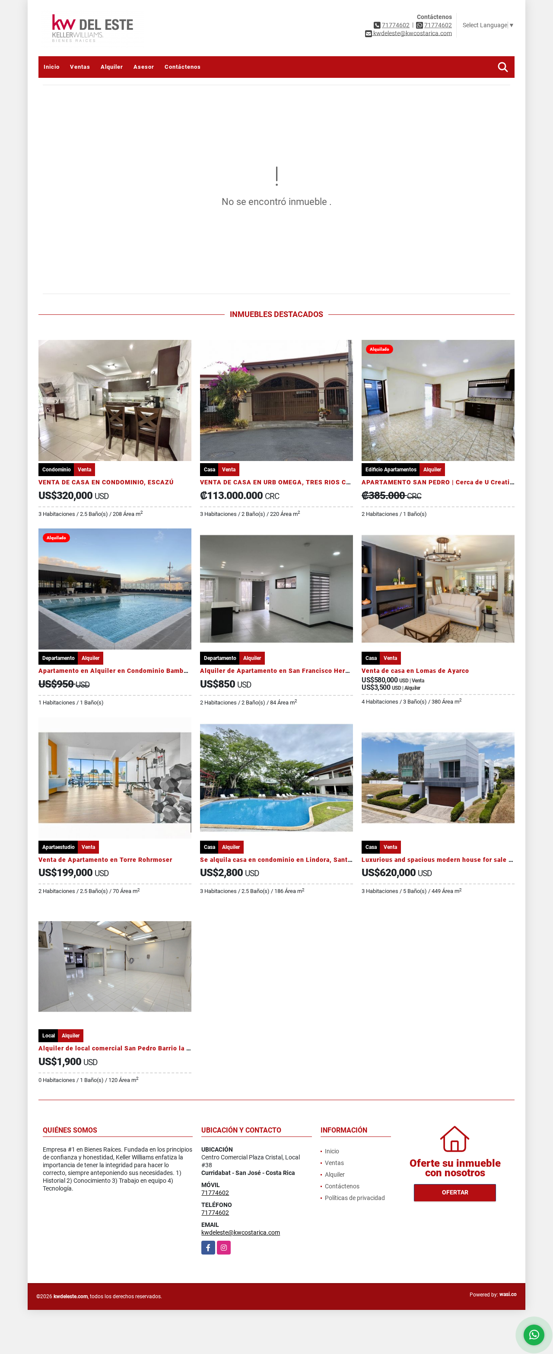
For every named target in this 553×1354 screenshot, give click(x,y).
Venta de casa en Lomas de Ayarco (415, 670)
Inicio (52, 67)
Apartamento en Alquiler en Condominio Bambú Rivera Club (131, 670)
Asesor (143, 67)
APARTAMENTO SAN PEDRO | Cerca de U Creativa (439, 482)
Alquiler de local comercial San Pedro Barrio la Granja (122, 1048)
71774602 (396, 25)
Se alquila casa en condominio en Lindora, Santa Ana (282, 859)
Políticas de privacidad (355, 1197)
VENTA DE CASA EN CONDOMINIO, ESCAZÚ (106, 482)
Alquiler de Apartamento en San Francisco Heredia (279, 670)
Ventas (80, 67)
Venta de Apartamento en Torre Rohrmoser (105, 859)
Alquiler (112, 67)
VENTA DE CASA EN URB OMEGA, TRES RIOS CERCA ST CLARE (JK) (306, 482)
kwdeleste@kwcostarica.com (240, 1232)
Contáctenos (183, 67)
